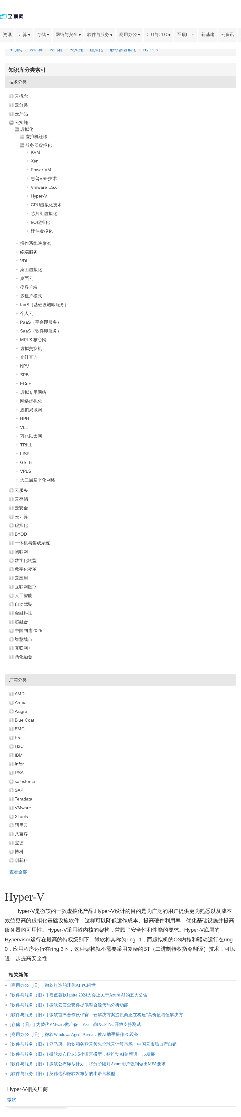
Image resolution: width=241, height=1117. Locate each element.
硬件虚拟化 (42, 231)
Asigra (21, 711)
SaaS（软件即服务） (41, 330)
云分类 (21, 104)
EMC (19, 728)
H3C (19, 746)
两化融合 (23, 656)
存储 (42, 34)
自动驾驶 (23, 604)
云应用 (21, 577)
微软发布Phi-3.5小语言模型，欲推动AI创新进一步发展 (102, 1054)
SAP (19, 790)
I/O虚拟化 (40, 222)
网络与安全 (67, 34)
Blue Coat (24, 720)
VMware (23, 807)
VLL (24, 427)
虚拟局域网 (31, 409)
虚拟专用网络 (33, 392)
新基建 (207, 34)
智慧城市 (23, 639)
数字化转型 (26, 560)
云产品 (21, 113)
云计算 (36, 49)
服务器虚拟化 (123, 49)
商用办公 (128, 34)
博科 (19, 851)
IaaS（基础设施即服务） (44, 304)
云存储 (21, 499)
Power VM (41, 169)
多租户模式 (31, 295)
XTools (21, 816)
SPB (24, 374)
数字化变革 (26, 569)
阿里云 (21, 825)
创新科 (21, 860)
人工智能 (23, 595)
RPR (24, 418)
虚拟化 (96, 49)
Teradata (23, 798)
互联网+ (22, 648)
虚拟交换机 (31, 348)
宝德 (19, 842)
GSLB (26, 462)
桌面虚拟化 (31, 269)
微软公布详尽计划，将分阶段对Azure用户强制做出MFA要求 (107, 1064)
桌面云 (26, 278)
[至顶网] (11, 16)
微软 (11, 1099)
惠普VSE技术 (44, 178)
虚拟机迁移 (36, 136)
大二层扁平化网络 (37, 479)
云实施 (76, 49)
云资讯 (227, 34)
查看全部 (18, 872)
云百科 (56, 49)
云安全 (21, 507)
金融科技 (23, 612)
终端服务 (29, 252)
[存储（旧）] (22, 1024)
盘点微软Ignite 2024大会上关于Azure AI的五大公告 (98, 995)
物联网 (21, 551)
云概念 (21, 96)
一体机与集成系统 (32, 542)
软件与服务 (98, 34)
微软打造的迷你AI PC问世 (70, 985)
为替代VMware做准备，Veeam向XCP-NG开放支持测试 (88, 1024)
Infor (19, 763)
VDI (23, 260)
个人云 (26, 313)
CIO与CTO (158, 34)
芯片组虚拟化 (44, 213)
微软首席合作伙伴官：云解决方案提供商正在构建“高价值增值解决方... (118, 1014)
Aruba (21, 702)
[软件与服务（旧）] (29, 995)
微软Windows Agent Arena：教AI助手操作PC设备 (91, 1034)
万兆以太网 (31, 436)
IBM (19, 755)
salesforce (25, 781)
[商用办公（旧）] (27, 985)
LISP (24, 453)
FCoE (25, 383)
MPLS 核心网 (33, 339)
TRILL (26, 444)
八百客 (21, 833)
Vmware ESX (44, 187)
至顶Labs (185, 34)
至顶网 (16, 49)
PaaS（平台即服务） (41, 322)
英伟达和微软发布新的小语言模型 (82, 1073)
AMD (19, 693)
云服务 (21, 490)
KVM (35, 152)
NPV (24, 365)
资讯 (7, 34)
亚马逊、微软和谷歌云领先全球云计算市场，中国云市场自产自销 (113, 1044)
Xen (35, 160)
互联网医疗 (26, 586)
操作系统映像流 (35, 243)
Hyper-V (151, 49)
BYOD (21, 534)
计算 (23, 34)
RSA (19, 772)
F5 (17, 737)
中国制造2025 (28, 630)
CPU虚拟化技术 (46, 204)
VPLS (25, 471)
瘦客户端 (29, 287)
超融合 (21, 621)
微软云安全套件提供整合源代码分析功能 (88, 1005)
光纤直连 (29, 357)
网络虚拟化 (31, 401)
